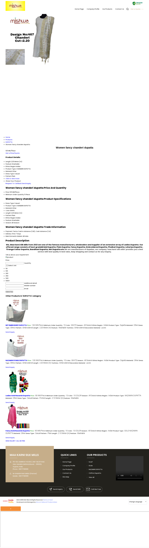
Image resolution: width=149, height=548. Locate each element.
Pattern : (24, 328)
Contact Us (119, 9)
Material (9, 208)
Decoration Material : (95, 328)
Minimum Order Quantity (15, 194)
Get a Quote (136, 9)
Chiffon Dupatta (95, 473)
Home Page (79, 9)
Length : (42, 328)
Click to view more (12, 178)
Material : (132, 325)
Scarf (91, 462)
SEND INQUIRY (10, 441)
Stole (91, 466)
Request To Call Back (13, 183)
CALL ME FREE (20, 441)
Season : (84, 325)
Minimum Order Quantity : (54, 325)
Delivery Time (11, 234)
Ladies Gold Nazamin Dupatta (18, 396)
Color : (71, 325)
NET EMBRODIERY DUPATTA (16, 325)
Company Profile (93, 9)
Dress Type (10, 203)
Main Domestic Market (14, 236)
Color (8, 210)
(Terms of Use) (48, 500)
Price (7, 192)
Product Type (11, 206)
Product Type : (117, 325)
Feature (8, 220)
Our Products (107, 9)
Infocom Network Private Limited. (46, 502)
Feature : (59, 328)
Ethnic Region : (100, 325)
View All (91, 477)
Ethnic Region (11, 218)
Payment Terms (12, 231)
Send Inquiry (26, 183)
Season (8, 223)
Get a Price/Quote (13, 153)
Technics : (76, 328)
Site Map (66, 477)
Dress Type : (25, 398)
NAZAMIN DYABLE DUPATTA (16, 360)
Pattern (8, 215)
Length (8, 213)
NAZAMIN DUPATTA (95, 469)
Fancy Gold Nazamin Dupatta (18, 431)
